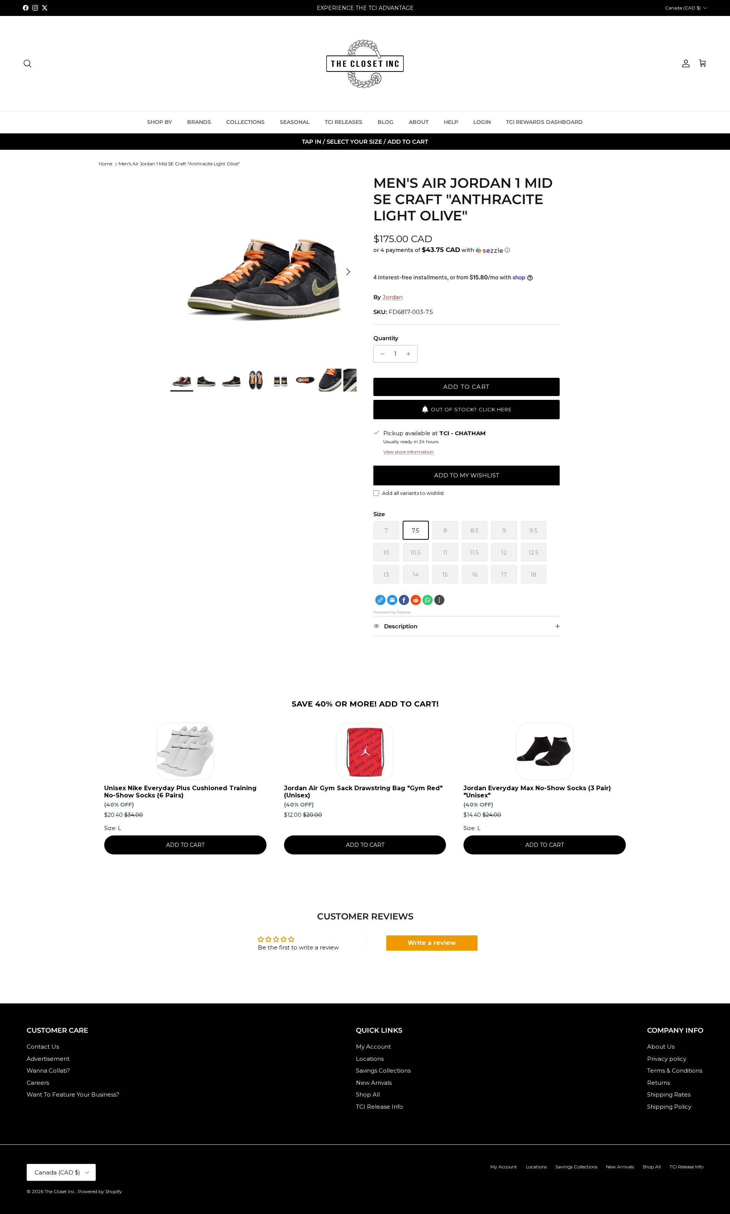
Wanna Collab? (48, 1070)
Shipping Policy (669, 1106)
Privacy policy (666, 1058)
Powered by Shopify (100, 1191)
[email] (392, 600)
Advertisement (48, 1058)
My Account (373, 1046)
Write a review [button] (432, 942)
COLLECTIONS (245, 122)
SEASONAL (294, 122)
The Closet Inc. (60, 1191)
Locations (370, 1058)
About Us (660, 1046)
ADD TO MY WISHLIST (466, 475)
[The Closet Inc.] (365, 63)
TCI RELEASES (343, 122)
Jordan (392, 297)
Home (105, 163)
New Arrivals (374, 1082)
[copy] (380, 600)
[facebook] (404, 600)
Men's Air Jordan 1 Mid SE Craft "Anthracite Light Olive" (179, 163)
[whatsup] (427, 600)
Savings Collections (383, 1070)
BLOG (386, 122)
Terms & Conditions (674, 1070)
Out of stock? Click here (471, 409)
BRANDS (199, 122)
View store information (408, 452)
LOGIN (482, 122)
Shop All (368, 1094)
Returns (658, 1082)
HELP (451, 122)
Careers (38, 1082)
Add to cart (466, 386)
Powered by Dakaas (392, 612)
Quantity (385, 338)
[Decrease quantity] (380, 353)
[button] (441, 250)
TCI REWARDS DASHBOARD (544, 122)
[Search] (27, 63)
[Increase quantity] (410, 353)
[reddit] (416, 600)
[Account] (684, 63)
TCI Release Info (379, 1106)
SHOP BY (159, 122)
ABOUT (418, 122)
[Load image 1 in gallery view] (263, 268)
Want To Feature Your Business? (73, 1094)
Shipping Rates (668, 1094)
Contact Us (43, 1046)
